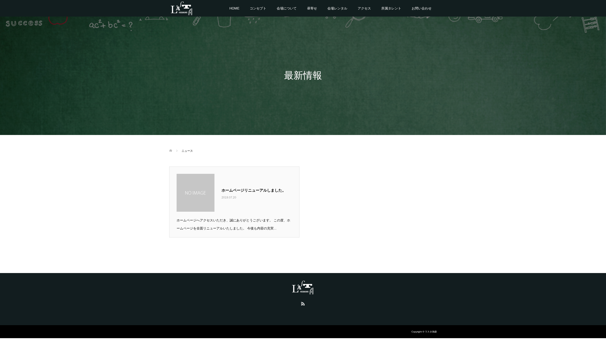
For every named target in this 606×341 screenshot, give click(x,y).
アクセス (364, 8)
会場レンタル (337, 8)
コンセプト (258, 8)
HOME (234, 8)
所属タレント (391, 8)
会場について (287, 8)
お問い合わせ (422, 8)
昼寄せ (312, 8)
